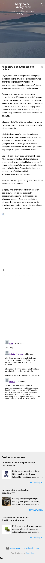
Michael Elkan (30, 553)
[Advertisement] (22, 39)
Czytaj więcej (35, 482)
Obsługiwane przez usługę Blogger (24, 548)
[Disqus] (22, 307)
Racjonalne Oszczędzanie (22, 5)
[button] (41, 67)
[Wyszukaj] (41, 5)
